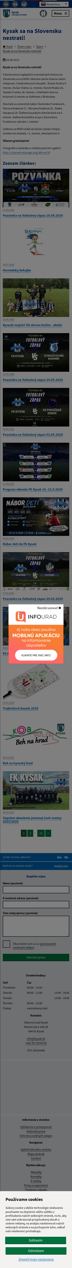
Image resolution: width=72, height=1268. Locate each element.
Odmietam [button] (36, 1251)
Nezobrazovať (47, 608)
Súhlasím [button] (35, 1240)
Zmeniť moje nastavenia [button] (36, 1259)
